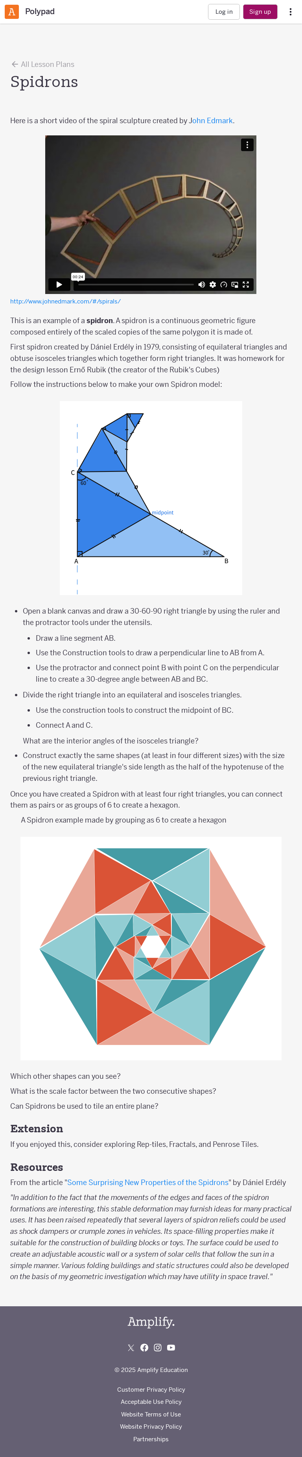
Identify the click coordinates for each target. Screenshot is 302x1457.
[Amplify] (151, 1322)
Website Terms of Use (151, 1414)
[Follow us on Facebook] (144, 1347)
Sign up (260, 11)
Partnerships (151, 1439)
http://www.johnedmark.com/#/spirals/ (65, 301)
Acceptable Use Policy (151, 1401)
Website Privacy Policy (151, 1426)
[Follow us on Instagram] (157, 1347)
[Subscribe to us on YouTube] (171, 1347)
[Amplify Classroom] (12, 12)
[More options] (290, 12)
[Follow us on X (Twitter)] (131, 1347)
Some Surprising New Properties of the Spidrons (147, 1182)
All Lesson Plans (47, 64)
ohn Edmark (212, 120)
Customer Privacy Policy (151, 1389)
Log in (224, 11)
